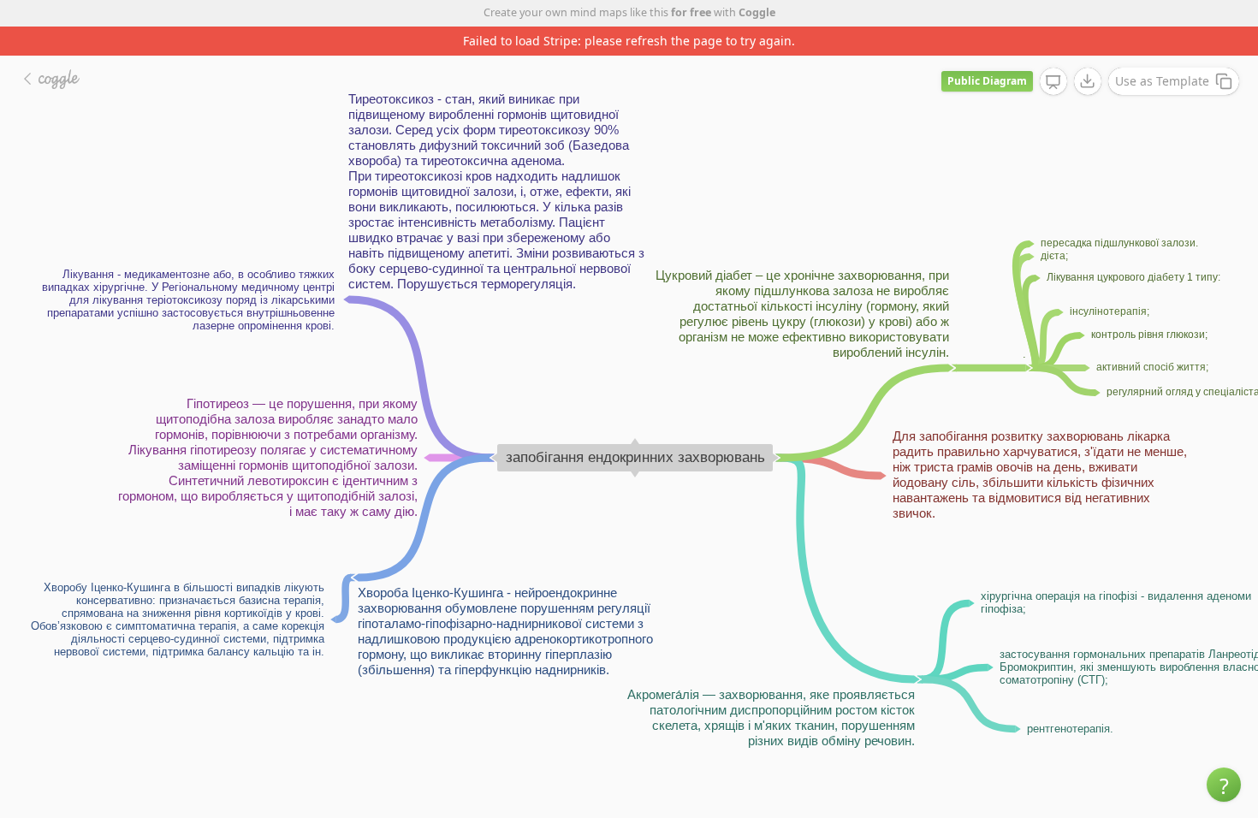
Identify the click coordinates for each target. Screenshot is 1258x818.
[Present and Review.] (1053, 82)
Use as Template (1162, 81)
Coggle (757, 12)
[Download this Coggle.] (1087, 81)
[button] (1224, 785)
